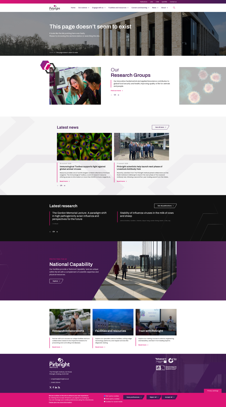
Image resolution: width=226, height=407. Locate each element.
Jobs (151, 1)
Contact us (173, 1)
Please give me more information (60, 402)
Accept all (168, 397)
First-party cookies (112, 396)
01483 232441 (55, 382)
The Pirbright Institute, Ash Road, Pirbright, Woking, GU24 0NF (60, 373)
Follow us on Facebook (53, 387)
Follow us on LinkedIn (56, 387)
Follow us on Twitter (50, 387)
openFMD (164, 1)
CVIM (157, 1)
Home (73, 8)
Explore (55, 281)
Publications (143, 1)
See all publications (165, 206)
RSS (59, 387)
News (154, 8)
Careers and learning (139, 8)
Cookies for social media (113, 402)
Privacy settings (212, 391)
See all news (159, 127)
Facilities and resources (117, 8)
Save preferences (133, 397)
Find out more (116, 91)
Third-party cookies (112, 399)
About (163, 8)
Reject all (153, 397)
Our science (82, 8)
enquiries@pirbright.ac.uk (60, 379)
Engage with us (97, 8)
